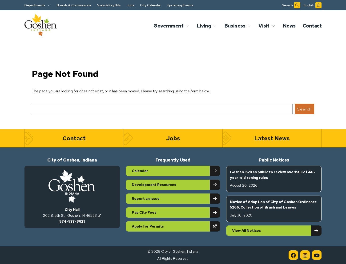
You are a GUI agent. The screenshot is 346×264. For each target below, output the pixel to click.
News (289, 26)
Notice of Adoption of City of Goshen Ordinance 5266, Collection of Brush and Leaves (273, 209)
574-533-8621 (72, 221)
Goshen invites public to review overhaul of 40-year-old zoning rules (272, 179)
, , (72, 215)
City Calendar (150, 5)
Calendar (140, 171)
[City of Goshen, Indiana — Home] (40, 26)
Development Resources (154, 184)
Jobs (130, 5)
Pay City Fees (144, 212)
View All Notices (246, 230)
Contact (312, 26)
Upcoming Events (180, 5)
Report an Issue (146, 198)
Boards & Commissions (74, 5)
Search (304, 109)
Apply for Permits (164, 226)
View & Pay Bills (109, 5)
